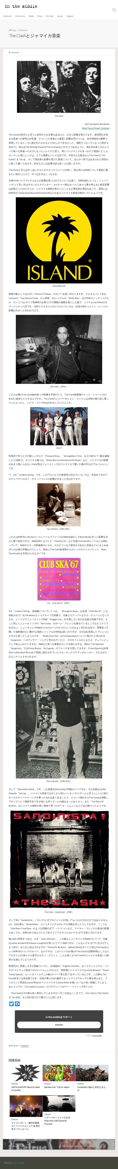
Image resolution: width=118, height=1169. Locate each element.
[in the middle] (20, 6)
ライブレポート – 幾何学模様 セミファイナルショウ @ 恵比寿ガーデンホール (25, 1125)
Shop (39, 16)
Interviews (20, 16)
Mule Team (87, 128)
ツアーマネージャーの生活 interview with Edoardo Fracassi (57, 1120)
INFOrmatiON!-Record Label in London (25, 1089)
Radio (31, 16)
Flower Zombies (101, 128)
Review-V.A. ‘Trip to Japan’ (57, 1087)
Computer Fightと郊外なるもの (91, 1089)
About (60, 16)
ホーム (12, 30)
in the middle (97, 1036)
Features (7, 16)
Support (70, 16)
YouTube (49, 16)
